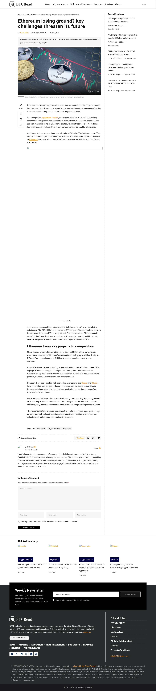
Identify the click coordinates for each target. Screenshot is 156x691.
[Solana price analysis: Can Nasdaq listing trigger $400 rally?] (124, 553)
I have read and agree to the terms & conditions (73, 600)
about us (87, 632)
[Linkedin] (21, 654)
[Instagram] (26, 654)
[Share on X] (21, 119)
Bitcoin (94, 383)
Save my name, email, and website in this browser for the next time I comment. (49, 522)
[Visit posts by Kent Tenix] (21, 448)
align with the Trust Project (84, 666)
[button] (142, 4)
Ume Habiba (115, 58)
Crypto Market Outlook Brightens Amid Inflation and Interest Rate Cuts (122, 83)
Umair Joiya (115, 74)
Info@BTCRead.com (119, 656)
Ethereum (35, 14)
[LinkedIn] (100, 448)
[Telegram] (31, 654)
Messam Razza (116, 25)
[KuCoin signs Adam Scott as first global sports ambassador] (32, 553)
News (27, 14)
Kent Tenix (24, 33)
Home (20, 14)
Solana (84, 383)
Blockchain (41, 429)
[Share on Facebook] (21, 114)
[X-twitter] (16, 654)
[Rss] (36, 654)
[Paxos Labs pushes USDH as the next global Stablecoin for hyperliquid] (93, 553)
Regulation (54, 559)
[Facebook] (11, 654)
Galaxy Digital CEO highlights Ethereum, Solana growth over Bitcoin (121, 67)
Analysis (114, 559)
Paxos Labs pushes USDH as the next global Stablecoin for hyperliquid (91, 567)
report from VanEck (50, 118)
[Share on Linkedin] (93, 437)
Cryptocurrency (54, 429)
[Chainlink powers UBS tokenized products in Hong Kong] (63, 553)
